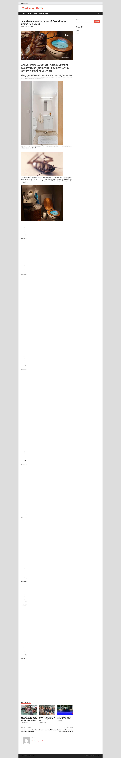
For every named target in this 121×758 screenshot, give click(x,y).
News (23, 13)
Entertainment (43, 13)
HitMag (98, 755)
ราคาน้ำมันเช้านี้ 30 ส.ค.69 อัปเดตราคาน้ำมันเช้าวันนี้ (64, 717)
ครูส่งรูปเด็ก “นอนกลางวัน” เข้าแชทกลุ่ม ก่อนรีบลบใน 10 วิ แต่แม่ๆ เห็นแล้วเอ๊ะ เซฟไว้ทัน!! (29, 718)
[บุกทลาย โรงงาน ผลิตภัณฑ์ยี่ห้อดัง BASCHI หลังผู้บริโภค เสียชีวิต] (47, 710)
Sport (35, 13)
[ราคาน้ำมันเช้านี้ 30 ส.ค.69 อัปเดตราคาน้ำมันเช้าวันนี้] (65, 710)
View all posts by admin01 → (38, 740)
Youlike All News (32, 8)
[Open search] (99, 13)
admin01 (32, 26)
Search (77, 19)
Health (29, 13)
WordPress (91, 755)
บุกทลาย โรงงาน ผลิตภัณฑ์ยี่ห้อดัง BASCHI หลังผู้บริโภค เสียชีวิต (47, 718)
